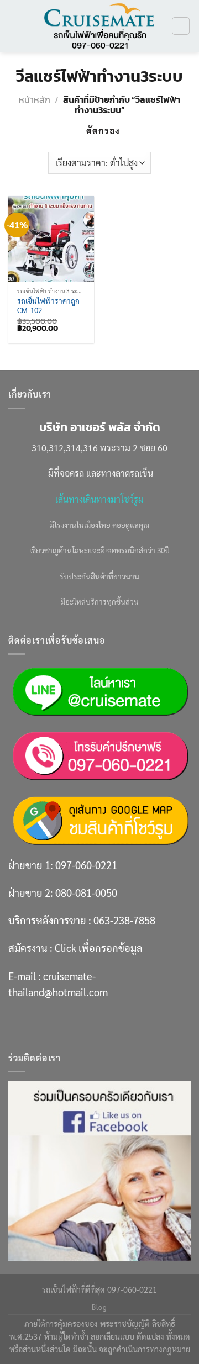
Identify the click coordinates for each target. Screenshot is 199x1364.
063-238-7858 (124, 920)
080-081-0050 (86, 892)
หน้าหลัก (34, 99)
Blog (99, 1307)
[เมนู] (15, 25)
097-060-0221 (86, 864)
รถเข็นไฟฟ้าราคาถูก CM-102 (48, 305)
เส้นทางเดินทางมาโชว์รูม (99, 499)
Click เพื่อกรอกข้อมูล (99, 947)
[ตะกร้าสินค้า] (181, 26)
